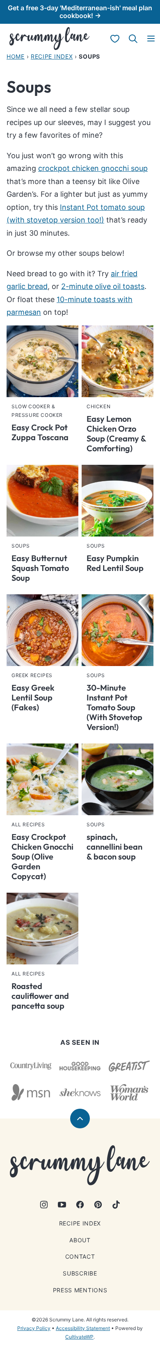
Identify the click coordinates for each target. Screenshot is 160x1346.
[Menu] (151, 39)
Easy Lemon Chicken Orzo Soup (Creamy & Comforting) (116, 433)
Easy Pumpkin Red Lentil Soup (115, 563)
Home (16, 56)
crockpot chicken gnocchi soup (93, 168)
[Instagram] (44, 1205)
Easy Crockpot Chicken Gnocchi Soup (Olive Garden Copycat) (42, 856)
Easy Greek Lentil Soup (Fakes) (33, 697)
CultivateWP (79, 1337)
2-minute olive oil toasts (102, 286)
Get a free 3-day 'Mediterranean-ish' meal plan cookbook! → (80, 12)
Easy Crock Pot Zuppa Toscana (40, 432)
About (80, 1240)
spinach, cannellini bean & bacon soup (114, 847)
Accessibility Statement (83, 1328)
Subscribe (80, 1273)
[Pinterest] (98, 1205)
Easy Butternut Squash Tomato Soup (40, 568)
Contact (80, 1256)
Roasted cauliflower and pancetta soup (40, 996)
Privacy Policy (33, 1328)
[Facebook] (80, 1205)
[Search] (133, 39)
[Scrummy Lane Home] (49, 38)
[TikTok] (116, 1205)
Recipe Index (52, 56)
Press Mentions (80, 1290)
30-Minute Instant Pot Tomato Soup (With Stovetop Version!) (114, 707)
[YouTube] (62, 1205)
